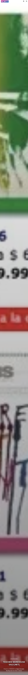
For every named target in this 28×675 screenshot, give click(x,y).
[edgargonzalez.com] (5, 1)
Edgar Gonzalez (20, 669)
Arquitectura (14, 658)
